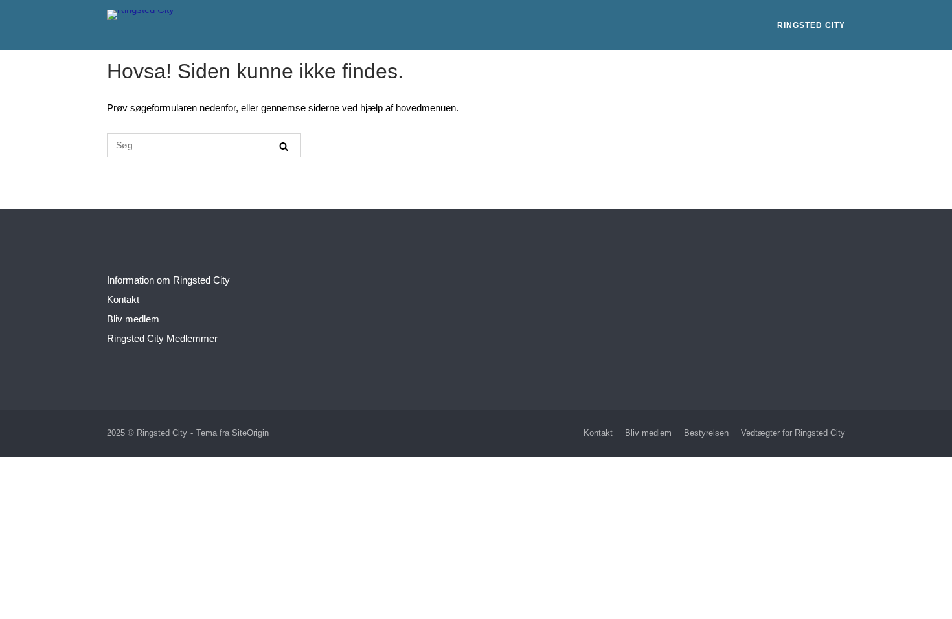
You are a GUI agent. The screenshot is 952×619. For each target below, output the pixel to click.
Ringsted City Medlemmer (162, 338)
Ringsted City (811, 25)
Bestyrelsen (706, 433)
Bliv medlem (133, 318)
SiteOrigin (250, 433)
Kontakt (123, 299)
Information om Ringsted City (168, 280)
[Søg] (283, 146)
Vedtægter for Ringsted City (793, 433)
